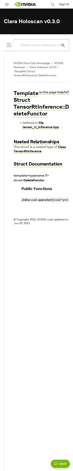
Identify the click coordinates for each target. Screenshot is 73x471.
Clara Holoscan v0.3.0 (42, 67)
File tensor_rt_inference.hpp (41, 125)
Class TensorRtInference (40, 149)
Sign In (64, 4)
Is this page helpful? (54, 92)
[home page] (25, 4)
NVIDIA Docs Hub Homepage (32, 63)
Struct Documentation (38, 164)
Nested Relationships (36, 142)
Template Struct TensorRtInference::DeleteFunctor (41, 103)
